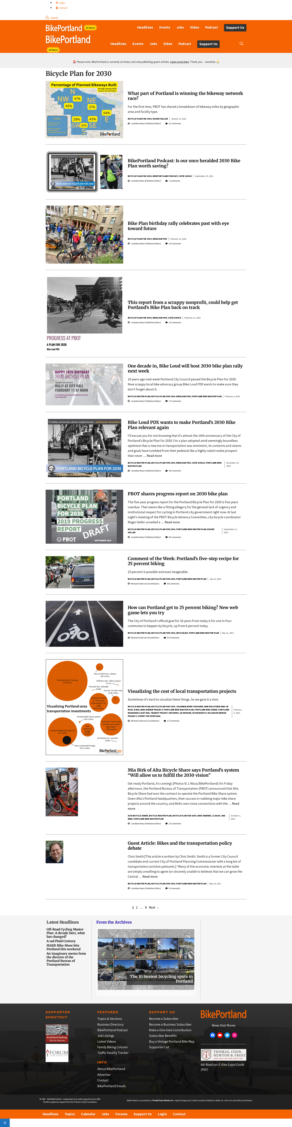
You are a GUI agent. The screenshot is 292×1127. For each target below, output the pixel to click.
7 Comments (174, 180)
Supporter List (159, 1047)
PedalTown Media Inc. (163, 1100)
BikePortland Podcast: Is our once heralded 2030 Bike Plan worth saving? (184, 163)
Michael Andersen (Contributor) (145, 583)
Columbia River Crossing (189, 706)
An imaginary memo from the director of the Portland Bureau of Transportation (66, 959)
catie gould (185, 176)
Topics (70, 1114)
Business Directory (110, 1024)
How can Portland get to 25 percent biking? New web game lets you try (183, 610)
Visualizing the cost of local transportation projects (182, 691)
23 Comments (175, 823)
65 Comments (175, 537)
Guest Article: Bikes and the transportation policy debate (180, 845)
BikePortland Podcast (165, 176)
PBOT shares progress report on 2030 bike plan (178, 494)
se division (185, 713)
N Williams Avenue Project (148, 709)
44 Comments (175, 470)
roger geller (160, 118)
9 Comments (174, 888)
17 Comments (175, 401)
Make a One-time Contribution (170, 1030)
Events (164, 27)
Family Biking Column (112, 1047)
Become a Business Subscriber (170, 1024)
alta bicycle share (138, 815)
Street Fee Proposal (149, 716)
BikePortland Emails (111, 1086)
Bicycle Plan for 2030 (140, 118)
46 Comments (173, 583)
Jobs (180, 27)
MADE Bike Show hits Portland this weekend (63, 947)
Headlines (145, 27)
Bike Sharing (204, 815)
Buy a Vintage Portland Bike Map (171, 1041)
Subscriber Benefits (163, 1036)
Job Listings (105, 1036)
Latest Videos (106, 1041)
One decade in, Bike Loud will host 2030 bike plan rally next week (185, 368)
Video (194, 27)
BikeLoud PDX (160, 238)
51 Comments (175, 123)
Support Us (235, 27)
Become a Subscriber (164, 1018)
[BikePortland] (68, 40)
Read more (154, 456)
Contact (63, 7)
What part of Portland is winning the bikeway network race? (185, 96)
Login (62, 2)
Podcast (211, 27)
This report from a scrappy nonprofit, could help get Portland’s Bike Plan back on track (183, 305)
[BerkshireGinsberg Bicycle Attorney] (57, 1041)
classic (216, 815)
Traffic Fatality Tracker (113, 1053)
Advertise (103, 1074)
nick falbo (182, 633)
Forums (121, 1114)
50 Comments (173, 637)
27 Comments (173, 720)
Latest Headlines (63, 922)
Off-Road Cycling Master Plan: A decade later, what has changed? (66, 932)
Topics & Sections (109, 1018)
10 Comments (175, 322)
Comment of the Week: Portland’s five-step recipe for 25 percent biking (183, 561)
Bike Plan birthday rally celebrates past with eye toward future (178, 226)
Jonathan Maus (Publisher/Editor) (146, 123)
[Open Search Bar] (52, 17)
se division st (199, 713)
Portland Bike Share (206, 709)
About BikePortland (111, 1069)
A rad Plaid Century (61, 941)
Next (154, 907)
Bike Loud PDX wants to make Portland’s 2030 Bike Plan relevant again (181, 425)
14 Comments (175, 243)
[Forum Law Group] (57, 1061)
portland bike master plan (207, 396)
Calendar (88, 1114)
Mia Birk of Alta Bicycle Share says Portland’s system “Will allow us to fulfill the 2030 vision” (183, 772)
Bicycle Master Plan (139, 396)
